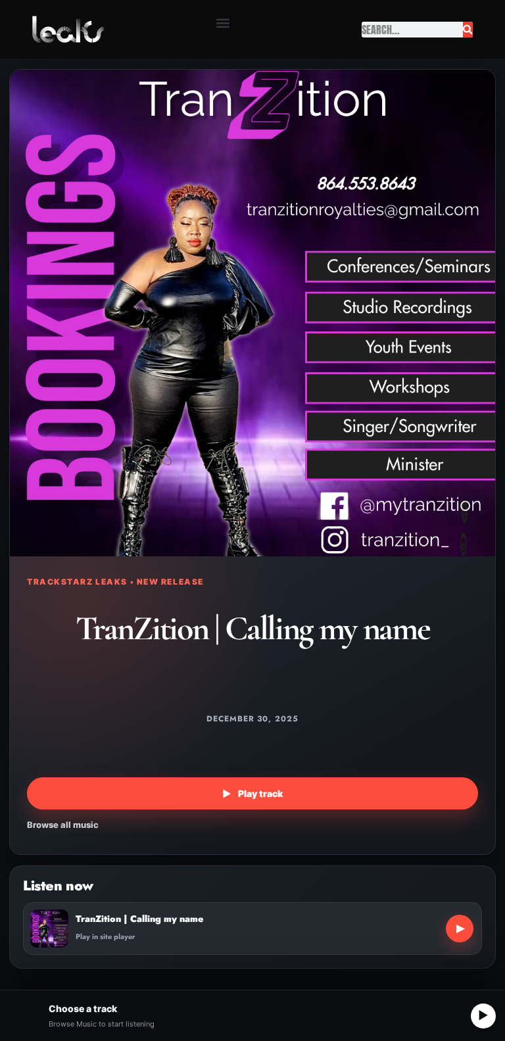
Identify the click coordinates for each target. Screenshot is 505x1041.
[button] (222, 23)
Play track (252, 793)
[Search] (468, 29)
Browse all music (63, 824)
